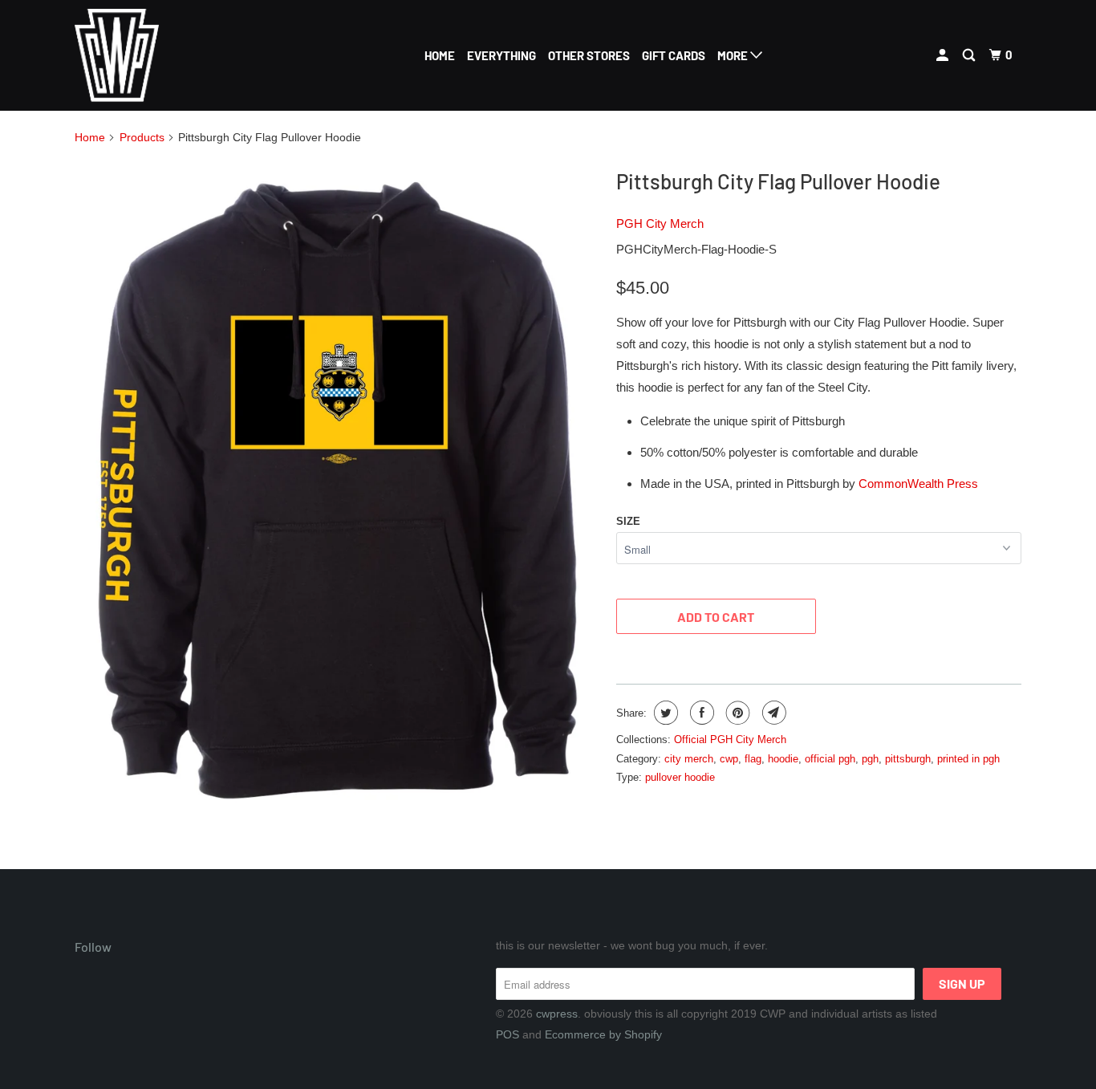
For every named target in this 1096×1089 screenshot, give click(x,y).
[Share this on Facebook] (700, 713)
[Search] (970, 55)
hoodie (783, 759)
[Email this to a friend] (772, 713)
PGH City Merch (660, 223)
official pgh (830, 759)
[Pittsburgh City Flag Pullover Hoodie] (337, 487)
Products (142, 137)
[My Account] (943, 55)
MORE (733, 55)
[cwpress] (157, 55)
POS (507, 1034)
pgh (870, 759)
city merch (688, 759)
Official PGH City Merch (730, 739)
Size (628, 521)
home (439, 55)
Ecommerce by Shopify (603, 1034)
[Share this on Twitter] (664, 713)
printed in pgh (968, 759)
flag (753, 759)
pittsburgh (908, 759)
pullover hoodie (680, 777)
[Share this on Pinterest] (736, 713)
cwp (729, 759)
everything (501, 55)
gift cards (673, 55)
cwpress (557, 1013)
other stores (589, 55)
